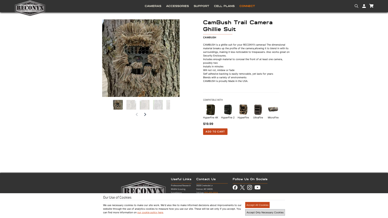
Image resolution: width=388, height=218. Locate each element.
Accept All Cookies (257, 204)
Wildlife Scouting (178, 189)
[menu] (194, 6)
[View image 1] (118, 104)
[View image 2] (131, 104)
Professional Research (181, 185)
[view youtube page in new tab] (257, 187)
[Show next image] (145, 114)
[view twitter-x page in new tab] (242, 187)
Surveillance (176, 193)
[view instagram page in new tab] (249, 187)
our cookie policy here (150, 212)
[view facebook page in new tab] (235, 187)
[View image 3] (145, 104)
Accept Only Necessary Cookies (265, 212)
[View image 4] (158, 104)
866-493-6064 (211, 193)
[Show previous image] (137, 114)
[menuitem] (153, 6)
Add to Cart (215, 131)
